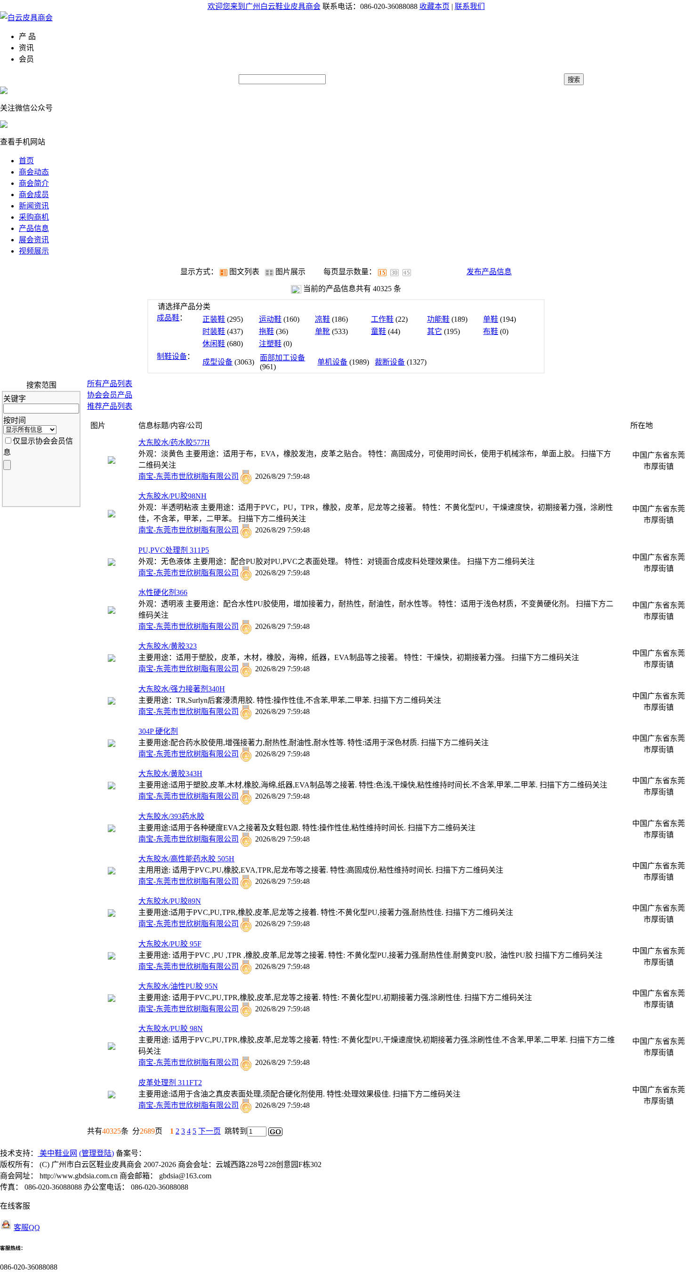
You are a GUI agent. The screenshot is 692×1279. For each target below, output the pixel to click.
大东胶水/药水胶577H (174, 442)
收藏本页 (434, 6)
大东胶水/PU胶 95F (169, 944)
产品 (109, 395)
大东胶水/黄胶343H (170, 774)
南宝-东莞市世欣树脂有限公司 (188, 476)
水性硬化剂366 (162, 592)
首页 (26, 161)
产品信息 (34, 228)
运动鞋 (270, 319)
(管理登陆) (96, 1153)
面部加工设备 (282, 358)
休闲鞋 (213, 344)
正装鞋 (213, 319)
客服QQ (27, 1227)
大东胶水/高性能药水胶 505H (186, 859)
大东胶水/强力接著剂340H (181, 689)
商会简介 (34, 183)
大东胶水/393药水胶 (171, 816)
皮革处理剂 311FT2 (170, 1083)
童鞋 (378, 331)
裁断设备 (390, 362)
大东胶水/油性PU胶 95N (178, 986)
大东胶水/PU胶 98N (170, 1029)
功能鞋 (438, 319)
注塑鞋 (270, 344)
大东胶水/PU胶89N (169, 901)
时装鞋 (213, 331)
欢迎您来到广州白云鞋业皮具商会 (264, 6)
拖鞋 (266, 331)
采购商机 (34, 217)
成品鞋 (168, 318)
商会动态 (34, 172)
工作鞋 (382, 319)
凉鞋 (322, 319)
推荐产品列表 (109, 406)
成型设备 (217, 362)
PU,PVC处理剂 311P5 (173, 550)
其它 (434, 331)
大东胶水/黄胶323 (167, 646)
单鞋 (490, 319)
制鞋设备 (172, 356)
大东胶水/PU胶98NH (172, 496)
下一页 (209, 1131)
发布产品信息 (489, 272)
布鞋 (490, 331)
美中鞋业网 (57, 1153)
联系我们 (470, 6)
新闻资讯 (34, 206)
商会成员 (34, 195)
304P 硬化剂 (158, 731)
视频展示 (34, 251)
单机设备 (332, 362)
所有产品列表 (109, 384)
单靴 (322, 331)
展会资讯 (34, 240)
